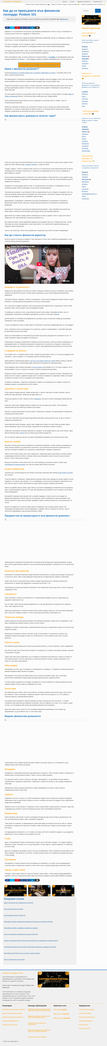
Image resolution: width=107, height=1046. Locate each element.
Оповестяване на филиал (86, 1009)
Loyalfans (85, 91)
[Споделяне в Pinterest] (17, 27)
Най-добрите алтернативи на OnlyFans (13, 1009)
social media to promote (65, 473)
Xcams (84, 196)
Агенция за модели (12, 1)
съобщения (37, 399)
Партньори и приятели (85, 1020)
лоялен (21, 433)
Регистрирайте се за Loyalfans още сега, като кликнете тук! (39, 65)
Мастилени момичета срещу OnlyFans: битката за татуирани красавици (39, 1030)
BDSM (57, 314)
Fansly (84, 96)
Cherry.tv (85, 56)
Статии (72, 1)
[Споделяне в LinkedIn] (32, 27)
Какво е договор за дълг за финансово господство (18, 902)
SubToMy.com (63, 19)
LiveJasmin (85, 63)
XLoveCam (85, 68)
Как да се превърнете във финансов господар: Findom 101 (21, 934)
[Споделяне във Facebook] (7, 27)
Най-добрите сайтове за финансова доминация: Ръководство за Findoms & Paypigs (28, 921)
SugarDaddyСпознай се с (89, 194)
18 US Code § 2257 (84, 1028)
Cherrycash (85, 179)
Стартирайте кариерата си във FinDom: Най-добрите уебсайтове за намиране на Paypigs (30, 947)
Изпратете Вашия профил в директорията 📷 (37, 4)
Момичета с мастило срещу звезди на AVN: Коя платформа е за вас (39, 1016)
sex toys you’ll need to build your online (42, 361)
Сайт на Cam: (61, 1014)
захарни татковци (31, 164)
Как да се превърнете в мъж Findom (14, 959)
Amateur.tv (85, 49)
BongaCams (85, 51)
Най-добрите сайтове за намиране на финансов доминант (21, 928)
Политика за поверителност (87, 1017)
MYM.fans (85, 94)
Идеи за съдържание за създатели (12, 1013)
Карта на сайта (83, 1024)
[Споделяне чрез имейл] (37, 27)
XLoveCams (85, 198)
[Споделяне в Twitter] (12, 27)
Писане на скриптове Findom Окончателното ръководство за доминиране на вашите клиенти (31, 940)
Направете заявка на (83, 1)
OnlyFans (84, 103)
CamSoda (85, 54)
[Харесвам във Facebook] (22, 27)
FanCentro (85, 101)
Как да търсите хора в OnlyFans (37, 1037)
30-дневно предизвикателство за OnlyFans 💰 (93, 4)
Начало (65, 1)
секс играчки (37, 367)
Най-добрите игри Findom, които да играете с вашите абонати (22, 953)
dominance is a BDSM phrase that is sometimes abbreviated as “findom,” (33, 73)
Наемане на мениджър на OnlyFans (12, 1017)
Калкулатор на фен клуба (9, 1024)
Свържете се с (97, 1)
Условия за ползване (85, 1013)
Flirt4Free (84, 61)
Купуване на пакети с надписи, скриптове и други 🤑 (65, 4)
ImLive (84, 136)
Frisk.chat (85, 99)
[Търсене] (98, 11)
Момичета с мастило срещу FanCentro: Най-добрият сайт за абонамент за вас (39, 1009)
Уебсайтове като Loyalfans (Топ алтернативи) (37, 1023)
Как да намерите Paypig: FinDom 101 (14, 915)
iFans (83, 106)
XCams (84, 66)
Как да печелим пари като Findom (13, 909)
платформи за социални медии (15, 464)
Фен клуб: (60, 1009)
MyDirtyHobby (86, 151)
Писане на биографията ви (10, 1020)
